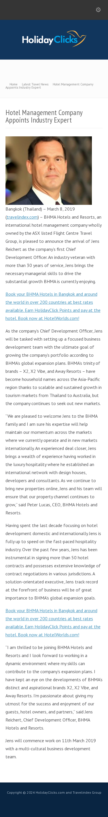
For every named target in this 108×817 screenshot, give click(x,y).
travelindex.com (22, 217)
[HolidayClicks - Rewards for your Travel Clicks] (54, 47)
